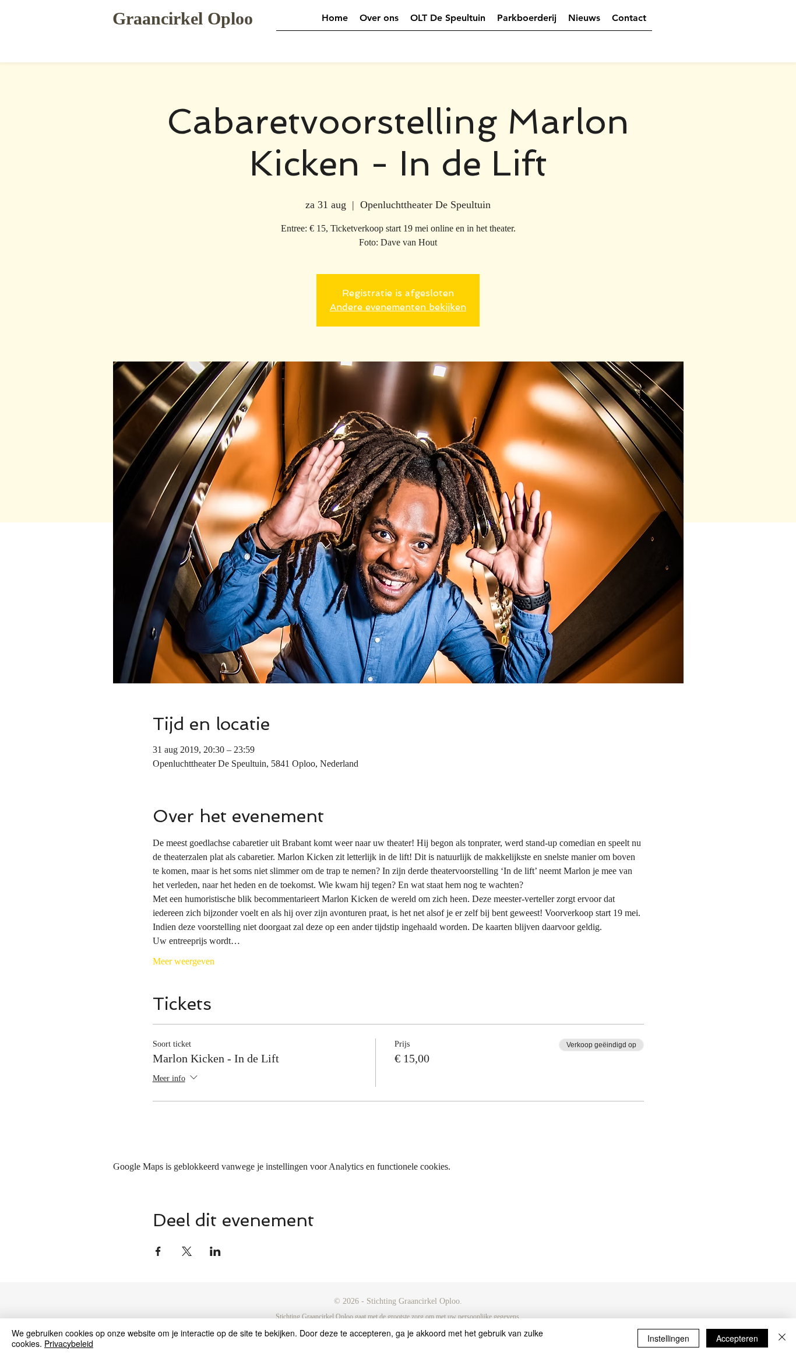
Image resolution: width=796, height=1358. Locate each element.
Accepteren (737, 1338)
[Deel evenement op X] (186, 1251)
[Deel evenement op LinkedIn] (215, 1251)
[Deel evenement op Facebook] (158, 1251)
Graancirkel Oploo (182, 18)
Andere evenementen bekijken (398, 307)
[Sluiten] (782, 1338)
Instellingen (668, 1338)
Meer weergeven (183, 961)
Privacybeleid (68, 1343)
